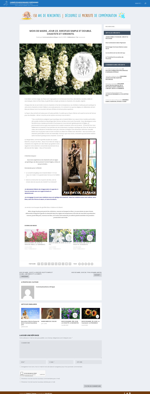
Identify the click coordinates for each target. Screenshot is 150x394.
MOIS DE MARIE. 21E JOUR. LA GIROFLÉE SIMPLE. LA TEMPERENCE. (35, 243)
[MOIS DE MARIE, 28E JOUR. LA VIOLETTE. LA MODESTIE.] (84, 235)
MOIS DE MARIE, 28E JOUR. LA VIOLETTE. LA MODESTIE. (82, 243)
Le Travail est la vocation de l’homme (114, 58)
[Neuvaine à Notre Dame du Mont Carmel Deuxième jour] (30, 313)
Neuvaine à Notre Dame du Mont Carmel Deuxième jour (30, 323)
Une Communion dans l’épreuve (116, 43)
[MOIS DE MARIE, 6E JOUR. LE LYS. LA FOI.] (60, 235)
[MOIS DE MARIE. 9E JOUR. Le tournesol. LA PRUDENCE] (91, 313)
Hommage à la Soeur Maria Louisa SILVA (116, 47)
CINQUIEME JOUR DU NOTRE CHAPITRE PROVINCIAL (116, 77)
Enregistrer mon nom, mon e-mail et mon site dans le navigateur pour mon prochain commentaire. (52, 367)
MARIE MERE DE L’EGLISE (48, 321)
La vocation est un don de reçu (115, 53)
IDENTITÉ (137, 3)
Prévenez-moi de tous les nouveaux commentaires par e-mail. (41, 378)
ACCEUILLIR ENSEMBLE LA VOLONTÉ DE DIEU (117, 94)
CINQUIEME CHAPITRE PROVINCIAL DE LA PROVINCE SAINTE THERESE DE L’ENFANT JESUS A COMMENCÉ (115, 86)
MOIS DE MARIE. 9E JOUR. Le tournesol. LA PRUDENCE (90, 322)
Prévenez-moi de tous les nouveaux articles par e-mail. (38, 382)
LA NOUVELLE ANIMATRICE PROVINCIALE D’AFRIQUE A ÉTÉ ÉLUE (117, 70)
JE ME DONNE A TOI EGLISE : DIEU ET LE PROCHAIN (117, 37)
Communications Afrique (50, 37)
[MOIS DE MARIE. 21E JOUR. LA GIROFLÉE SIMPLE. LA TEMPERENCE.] (36, 235)
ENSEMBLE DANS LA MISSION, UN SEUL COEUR (117, 100)
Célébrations (71, 37)
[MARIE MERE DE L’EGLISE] (50, 313)
